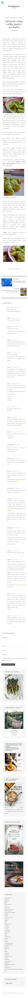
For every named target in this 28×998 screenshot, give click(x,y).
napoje (6, 933)
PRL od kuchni (8, 898)
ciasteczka (7, 907)
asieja (8, 383)
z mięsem (7, 966)
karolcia (9, 326)
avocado (10, 268)
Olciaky (9, 550)
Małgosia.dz (10, 488)
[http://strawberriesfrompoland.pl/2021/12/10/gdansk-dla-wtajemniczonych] (14, 723)
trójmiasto (7, 954)
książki (6, 915)
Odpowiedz (17, 307)
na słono (7, 17)
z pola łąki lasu (8, 967)
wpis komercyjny (8, 961)
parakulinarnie (8, 937)
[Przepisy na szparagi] (14, 687)
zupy (6, 971)
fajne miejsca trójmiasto (10, 912)
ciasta (6, 906)
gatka (8, 593)
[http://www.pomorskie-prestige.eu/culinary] (14, 874)
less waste (7, 919)
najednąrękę (7, 932)
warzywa (6, 958)
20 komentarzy (14, 30)
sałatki (6, 951)
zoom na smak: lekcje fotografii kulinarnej (14, 969)
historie (6, 914)
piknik (6, 940)
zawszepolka (10, 458)
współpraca (7, 963)
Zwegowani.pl (10, 527)
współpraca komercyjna (10, 964)
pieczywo (20, 17)
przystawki (7, 948)
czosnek (15, 268)
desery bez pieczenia (9, 909)
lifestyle (6, 920)
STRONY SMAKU (10, 444)
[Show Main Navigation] (2, 2)
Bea (8, 307)
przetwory (7, 946)
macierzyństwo (8, 924)
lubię (6, 922)
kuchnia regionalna (9, 917)
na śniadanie (14, 17)
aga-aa (9, 352)
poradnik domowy (8, 945)
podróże (6, 941)
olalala (9, 367)
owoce (6, 935)
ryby (6, 950)
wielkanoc (7, 959)
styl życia (7, 953)
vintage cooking (8, 956)
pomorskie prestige (9, 943)
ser (19, 268)
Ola (8, 406)
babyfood (6, 899)
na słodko (7, 927)
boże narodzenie (8, 904)
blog (5, 903)
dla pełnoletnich (8, 911)
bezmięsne (7, 901)
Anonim (9, 471)
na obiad (6, 925)
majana (9, 417)
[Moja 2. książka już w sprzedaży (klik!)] (14, 795)
